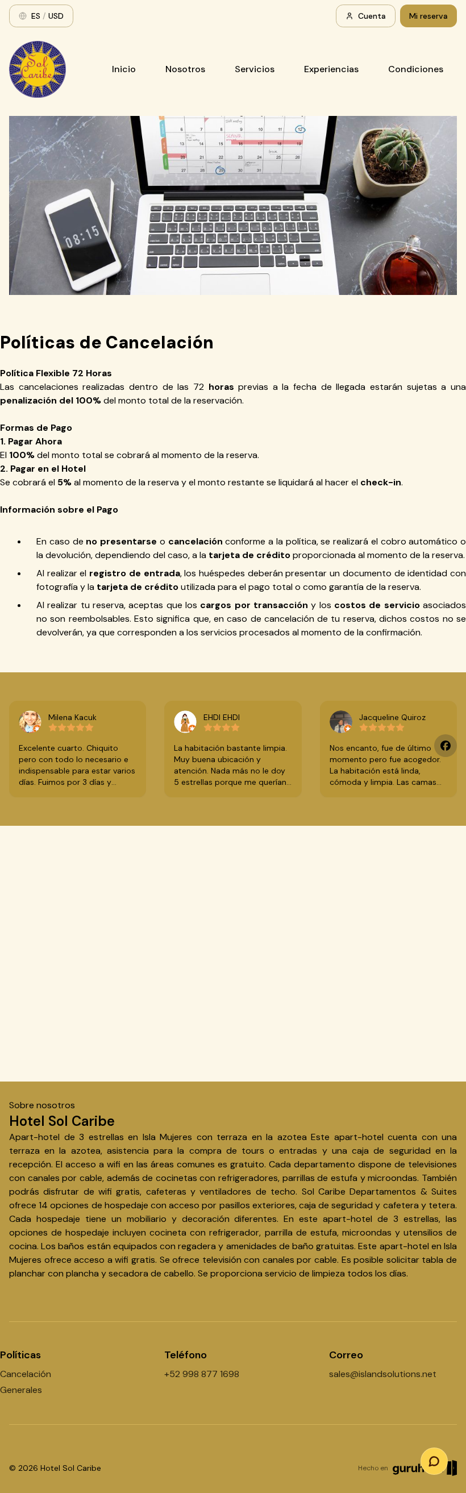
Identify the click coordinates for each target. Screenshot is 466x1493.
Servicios (254, 69)
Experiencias (331, 69)
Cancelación (25, 1374)
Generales (21, 1390)
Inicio (124, 69)
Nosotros (185, 69)
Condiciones (415, 69)
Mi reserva (428, 16)
